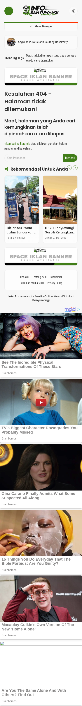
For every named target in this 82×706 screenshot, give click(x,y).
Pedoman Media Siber (32, 282)
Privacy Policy (54, 282)
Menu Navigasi (41, 26)
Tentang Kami (39, 277)
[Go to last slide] (69, 167)
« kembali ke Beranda (17, 143)
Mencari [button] (70, 158)
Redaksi (24, 277)
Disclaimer (56, 277)
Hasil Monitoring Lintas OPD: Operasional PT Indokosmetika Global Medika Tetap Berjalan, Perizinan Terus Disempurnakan (45, 42)
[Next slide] (75, 167)
